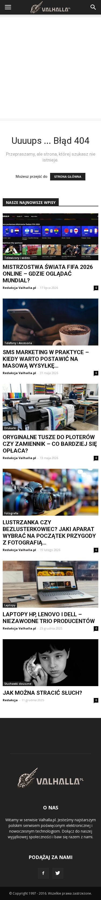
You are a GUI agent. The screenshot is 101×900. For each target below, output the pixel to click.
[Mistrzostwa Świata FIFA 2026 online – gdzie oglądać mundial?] (50, 236)
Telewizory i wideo (17, 258)
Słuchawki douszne (17, 684)
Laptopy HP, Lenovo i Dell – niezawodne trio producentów (49, 617)
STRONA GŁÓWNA (67, 176)
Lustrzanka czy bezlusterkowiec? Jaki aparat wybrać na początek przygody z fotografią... (49, 532)
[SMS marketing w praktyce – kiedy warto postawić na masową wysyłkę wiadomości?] (50, 322)
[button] (93, 7)
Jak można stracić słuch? (42, 693)
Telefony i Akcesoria (18, 343)
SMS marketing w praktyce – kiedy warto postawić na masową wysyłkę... (46, 359)
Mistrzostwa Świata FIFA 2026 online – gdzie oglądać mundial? (48, 274)
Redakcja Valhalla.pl (19, 288)
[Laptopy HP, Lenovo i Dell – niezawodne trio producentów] (50, 584)
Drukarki (10, 428)
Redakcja (10, 700)
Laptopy (9, 605)
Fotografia (11, 513)
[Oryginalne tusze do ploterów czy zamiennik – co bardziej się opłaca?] (50, 407)
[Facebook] (43, 873)
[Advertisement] (50, 67)
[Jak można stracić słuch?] (50, 662)
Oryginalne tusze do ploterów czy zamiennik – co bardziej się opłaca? (50, 444)
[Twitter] (58, 873)
